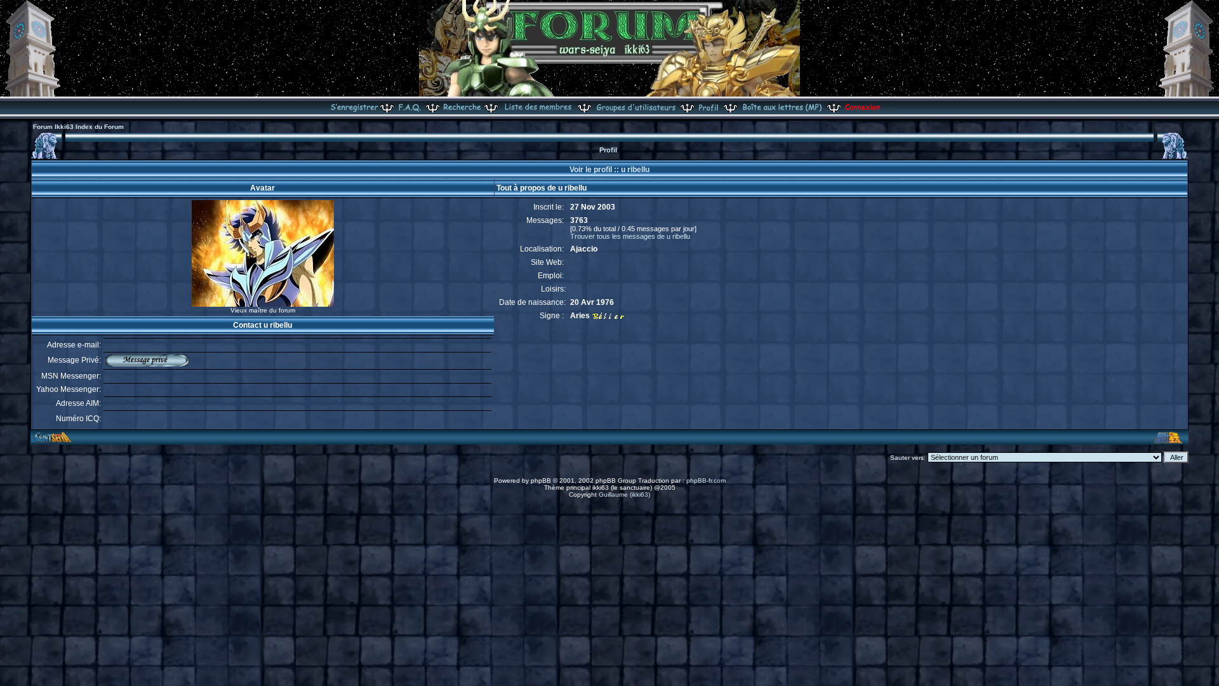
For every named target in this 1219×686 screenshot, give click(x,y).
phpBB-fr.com (706, 480)
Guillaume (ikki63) (624, 494)
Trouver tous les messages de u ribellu (630, 236)
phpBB (541, 480)
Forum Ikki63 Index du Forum (78, 126)
